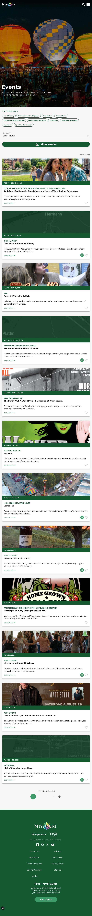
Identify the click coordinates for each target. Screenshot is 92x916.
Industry (57, 851)
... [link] (46, 796)
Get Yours (46, 899)
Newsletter (34, 857)
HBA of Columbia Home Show (18, 768)
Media (34, 876)
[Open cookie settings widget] (2, 908)
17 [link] (53, 796)
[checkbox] (9, 116)
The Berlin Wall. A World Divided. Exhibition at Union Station (33, 401)
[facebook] (37, 844)
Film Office (57, 857)
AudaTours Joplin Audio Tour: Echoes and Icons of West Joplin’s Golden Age (41, 191)
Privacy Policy (57, 864)
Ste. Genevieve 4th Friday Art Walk (21, 348)
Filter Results (48, 144)
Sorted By (6, 133)
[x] (47, 845)
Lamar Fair (9, 506)
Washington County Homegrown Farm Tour (25, 611)
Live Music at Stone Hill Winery (19, 244)
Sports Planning (34, 870)
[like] (86, 203)
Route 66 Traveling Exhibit (17, 296)
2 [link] (39, 796)
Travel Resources (34, 864)
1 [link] (33, 796)
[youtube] (52, 844)
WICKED (8, 453)
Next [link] (59, 796)
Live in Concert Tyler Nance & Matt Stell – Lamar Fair (29, 716)
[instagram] (42, 845)
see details (8, 203)
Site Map (57, 870)
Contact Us (34, 851)
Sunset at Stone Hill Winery (17, 558)
